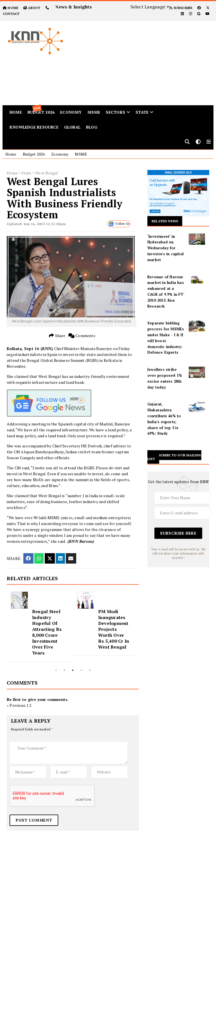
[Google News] (198, 14)
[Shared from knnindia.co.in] (71, 558)
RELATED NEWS (165, 221)
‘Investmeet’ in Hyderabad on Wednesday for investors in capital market (165, 248)
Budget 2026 (34, 154)
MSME (93, 112)
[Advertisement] (146, 60)
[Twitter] (208, 8)
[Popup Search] (187, 142)
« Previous (16, 705)
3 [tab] (73, 670)
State (142, 112)
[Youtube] (208, 14)
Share (59, 335)
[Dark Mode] (198, 142)
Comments (85, 335)
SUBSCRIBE (182, 8)
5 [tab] (90, 670)
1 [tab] (56, 670)
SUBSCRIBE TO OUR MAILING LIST (174, 457)
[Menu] (208, 142)
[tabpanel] (40, 627)
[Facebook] (199, 8)
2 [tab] (64, 670)
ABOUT (34, 8)
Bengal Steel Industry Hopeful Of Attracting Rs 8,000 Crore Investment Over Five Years (47, 632)
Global (72, 127)
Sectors (115, 112)
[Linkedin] (182, 14)
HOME (13, 8)
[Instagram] (190, 14)
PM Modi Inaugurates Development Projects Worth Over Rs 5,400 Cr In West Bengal (113, 629)
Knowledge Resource (34, 127)
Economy (71, 112)
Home (10, 154)
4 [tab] (81, 670)
